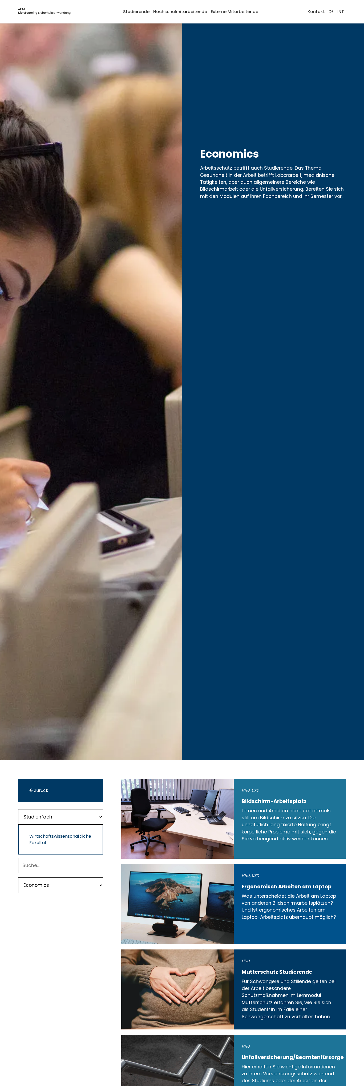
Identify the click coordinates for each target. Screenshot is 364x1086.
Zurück (40, 790)
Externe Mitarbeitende (234, 12)
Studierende (136, 12)
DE (331, 12)
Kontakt (316, 12)
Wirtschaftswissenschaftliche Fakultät (59, 839)
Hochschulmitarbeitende (180, 12)
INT (340, 12)
